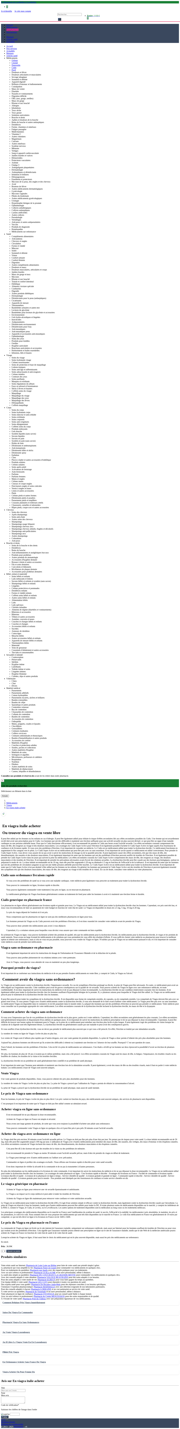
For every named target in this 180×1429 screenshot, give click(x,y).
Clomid (15, 63)
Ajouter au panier (13, 1251)
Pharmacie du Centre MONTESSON (49, 1296)
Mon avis (5, 1395)
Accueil (9, 25)
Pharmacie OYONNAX (44, 1294)
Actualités (10, 51)
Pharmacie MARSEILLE (44, 1287)
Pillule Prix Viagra (11, 1352)
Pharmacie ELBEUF (46, 1280)
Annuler (5, 796)
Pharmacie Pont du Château (34, 1299)
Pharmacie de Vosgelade (36, 1291)
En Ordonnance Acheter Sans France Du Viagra (24, 1362)
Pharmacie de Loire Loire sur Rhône (41, 1265)
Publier (4, 1417)
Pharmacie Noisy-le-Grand (45, 1268)
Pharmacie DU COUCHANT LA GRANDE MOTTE (53, 1275)
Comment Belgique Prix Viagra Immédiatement (24, 1302)
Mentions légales (8, 1422)
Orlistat (15, 60)
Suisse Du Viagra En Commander (18, 1312)
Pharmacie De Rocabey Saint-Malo (46, 1284)
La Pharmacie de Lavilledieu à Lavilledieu (18, 2)
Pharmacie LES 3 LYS (38, 1282)
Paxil (14, 70)
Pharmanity (18, 1427)
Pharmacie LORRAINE (41, 1289)
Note (3, 1393)
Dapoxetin (16, 65)
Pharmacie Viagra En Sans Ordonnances (21, 1322)
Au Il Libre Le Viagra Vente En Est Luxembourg (25, 1342)
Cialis (14, 67)
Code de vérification (10, 1405)
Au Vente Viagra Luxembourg (16, 1332)
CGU (3, 1419)
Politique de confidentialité (12, 1424)
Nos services (11, 32)
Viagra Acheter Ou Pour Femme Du (19, 1372)
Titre (3, 1388)
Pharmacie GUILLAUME (45, 1272)
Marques (10, 37)
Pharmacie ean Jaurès (39, 1270)
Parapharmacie (12, 30)
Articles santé (12, 56)
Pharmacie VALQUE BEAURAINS (52, 1277)
